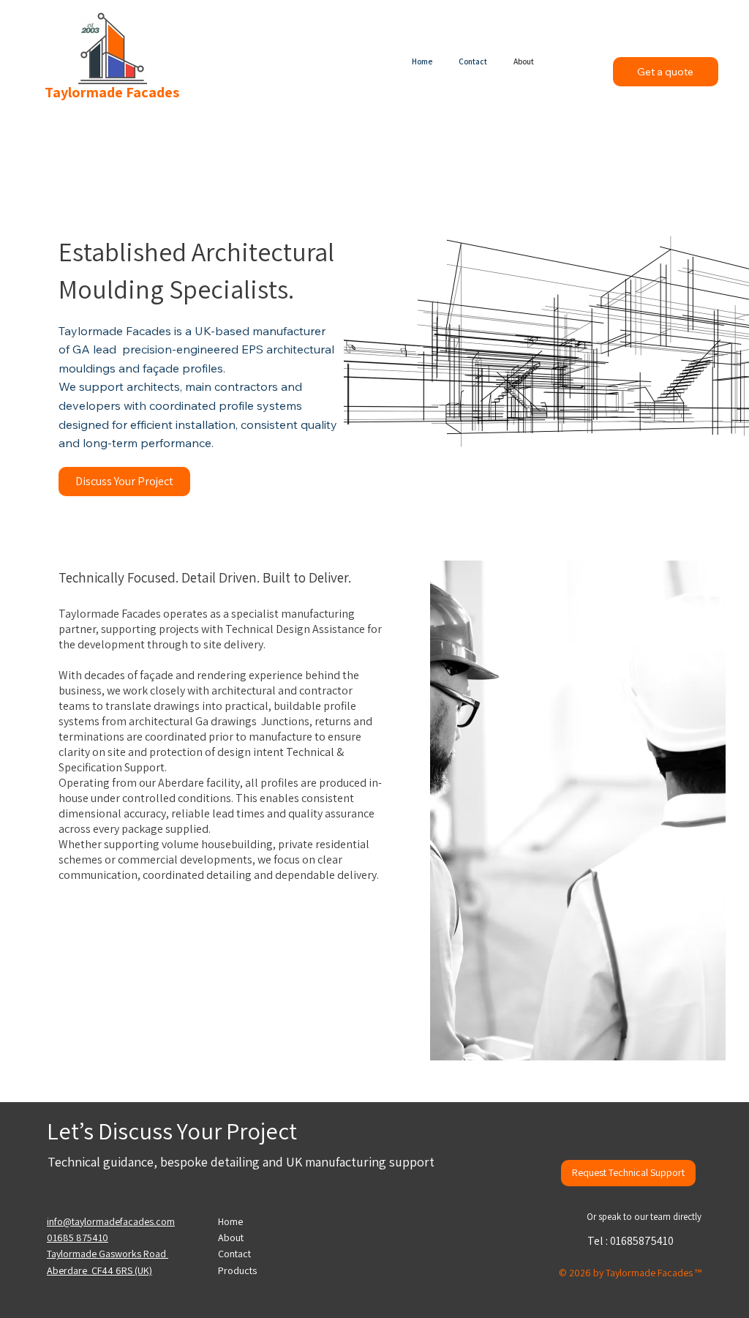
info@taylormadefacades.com (111, 1221)
